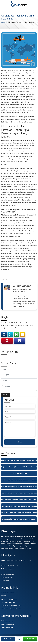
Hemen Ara (8, 639)
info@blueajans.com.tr (14, 569)
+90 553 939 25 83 (12, 566)
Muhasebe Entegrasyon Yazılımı (11, 608)
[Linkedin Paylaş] (19, 341)
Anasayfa (4, 22)
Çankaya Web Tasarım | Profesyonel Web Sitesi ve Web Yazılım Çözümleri (19, 460)
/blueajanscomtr (8, 621)
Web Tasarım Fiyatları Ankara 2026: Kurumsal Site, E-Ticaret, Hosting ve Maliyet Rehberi (19, 480)
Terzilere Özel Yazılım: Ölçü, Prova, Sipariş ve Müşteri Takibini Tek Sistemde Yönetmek (19, 493)
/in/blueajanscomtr (9, 624)
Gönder (5, 395)
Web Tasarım (6, 596)
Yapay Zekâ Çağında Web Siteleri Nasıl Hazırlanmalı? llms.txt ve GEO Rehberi (19, 512)
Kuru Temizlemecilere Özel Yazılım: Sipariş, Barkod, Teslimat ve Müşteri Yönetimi (19, 486)
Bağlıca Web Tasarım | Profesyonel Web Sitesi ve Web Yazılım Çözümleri (19, 467)
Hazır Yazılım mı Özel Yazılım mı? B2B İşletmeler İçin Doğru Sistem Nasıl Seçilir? (19, 499)
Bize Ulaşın (5, 580)
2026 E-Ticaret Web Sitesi (19, 473)
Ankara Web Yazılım (8, 592)
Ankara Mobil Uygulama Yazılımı (11, 605)
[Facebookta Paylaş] (4, 335)
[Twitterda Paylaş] (10, 335)
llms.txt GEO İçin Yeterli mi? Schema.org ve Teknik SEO (19, 519)
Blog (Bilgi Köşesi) (7, 577)
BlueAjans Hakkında (8, 574)
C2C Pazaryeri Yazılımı (8, 602)
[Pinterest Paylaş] (7, 341)
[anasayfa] (19, 5)
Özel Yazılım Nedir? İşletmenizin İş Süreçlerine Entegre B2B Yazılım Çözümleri (19, 506)
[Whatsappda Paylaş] (16, 335)
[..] (19, 639)
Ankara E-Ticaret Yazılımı (9, 599)
